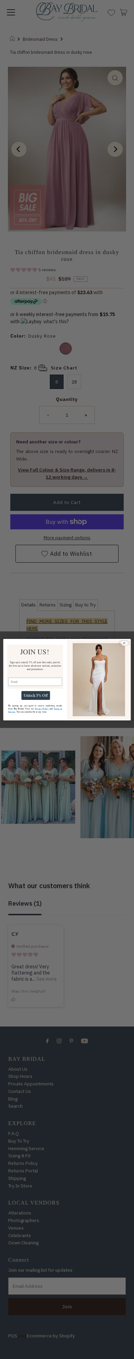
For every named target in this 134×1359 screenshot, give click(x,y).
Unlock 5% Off (35, 695)
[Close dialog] (124, 643)
